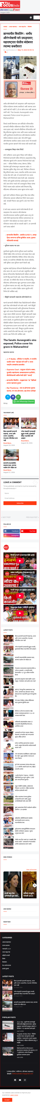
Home (5, 26)
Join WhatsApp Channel (25, 401)
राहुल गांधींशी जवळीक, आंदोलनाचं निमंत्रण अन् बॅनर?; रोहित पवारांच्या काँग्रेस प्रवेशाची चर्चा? (24, 788)
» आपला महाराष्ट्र (12, 26)
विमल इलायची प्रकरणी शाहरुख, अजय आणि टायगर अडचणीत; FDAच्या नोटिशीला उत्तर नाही (10, 435)
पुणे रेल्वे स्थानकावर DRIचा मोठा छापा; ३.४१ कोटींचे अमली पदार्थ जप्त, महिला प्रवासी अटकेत (25, 767)
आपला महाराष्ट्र (6, 942)
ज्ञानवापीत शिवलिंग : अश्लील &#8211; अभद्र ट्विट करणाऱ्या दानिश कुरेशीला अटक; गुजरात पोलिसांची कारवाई (21, 238)
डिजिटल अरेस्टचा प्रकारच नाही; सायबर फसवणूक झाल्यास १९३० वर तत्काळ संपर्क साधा (24, 713)
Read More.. (7, 443)
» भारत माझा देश (21, 26)
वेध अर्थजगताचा (6, 965)
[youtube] (20, 1080)
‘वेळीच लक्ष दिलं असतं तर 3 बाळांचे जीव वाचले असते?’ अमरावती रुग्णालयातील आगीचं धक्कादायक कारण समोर (25, 842)
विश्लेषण (4, 962)
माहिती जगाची (6, 955)
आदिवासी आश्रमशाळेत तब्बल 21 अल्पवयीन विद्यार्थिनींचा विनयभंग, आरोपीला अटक (24, 724)
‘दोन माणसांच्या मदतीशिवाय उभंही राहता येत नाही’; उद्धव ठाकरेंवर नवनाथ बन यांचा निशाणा (25, 756)
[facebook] (15, 1080)
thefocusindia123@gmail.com (22, 1074)
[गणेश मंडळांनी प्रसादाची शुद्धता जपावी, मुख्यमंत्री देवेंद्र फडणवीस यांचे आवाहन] (7, 996)
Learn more (14, 1095)
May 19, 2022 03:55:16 (26, 50)
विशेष (3, 959)
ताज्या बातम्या (6, 945)
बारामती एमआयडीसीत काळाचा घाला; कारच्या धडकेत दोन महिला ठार (10, 465)
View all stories (31, 870)
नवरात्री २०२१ (6, 949)
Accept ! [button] (7, 1100)
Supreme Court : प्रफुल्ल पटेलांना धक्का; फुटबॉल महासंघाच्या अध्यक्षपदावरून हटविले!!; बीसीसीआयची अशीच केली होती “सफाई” (21, 372)
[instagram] (25, 1080)
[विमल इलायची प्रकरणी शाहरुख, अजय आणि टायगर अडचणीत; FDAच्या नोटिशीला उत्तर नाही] (7, 985)
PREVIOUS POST (31, 517)
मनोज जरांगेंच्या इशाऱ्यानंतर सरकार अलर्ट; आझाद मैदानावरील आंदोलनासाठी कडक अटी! (25, 745)
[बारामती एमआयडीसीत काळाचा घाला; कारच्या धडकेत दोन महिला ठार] (7, 1006)
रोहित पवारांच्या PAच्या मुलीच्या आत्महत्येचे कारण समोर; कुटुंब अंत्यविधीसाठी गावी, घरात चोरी (23, 799)
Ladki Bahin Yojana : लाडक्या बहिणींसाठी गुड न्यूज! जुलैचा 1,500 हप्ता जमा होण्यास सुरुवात (24, 777)
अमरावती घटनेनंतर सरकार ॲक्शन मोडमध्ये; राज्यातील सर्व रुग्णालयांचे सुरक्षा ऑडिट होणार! (24, 735)
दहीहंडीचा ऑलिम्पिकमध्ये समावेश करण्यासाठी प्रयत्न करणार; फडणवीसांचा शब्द (23, 820)
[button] (31, 17)
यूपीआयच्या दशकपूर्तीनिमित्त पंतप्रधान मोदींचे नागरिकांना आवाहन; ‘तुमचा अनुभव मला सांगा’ (25, 831)
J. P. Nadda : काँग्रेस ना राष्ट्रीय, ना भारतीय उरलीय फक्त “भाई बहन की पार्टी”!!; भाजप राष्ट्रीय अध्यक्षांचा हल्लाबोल (22, 362)
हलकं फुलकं (5, 968)
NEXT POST (7, 517)
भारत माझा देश (6, 952)
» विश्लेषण (29, 26)
